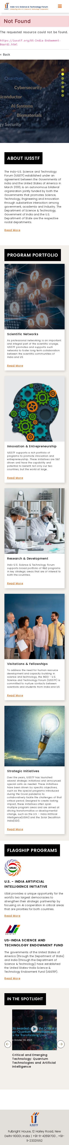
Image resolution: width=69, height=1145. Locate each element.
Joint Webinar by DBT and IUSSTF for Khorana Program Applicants (33, 1059)
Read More (12, 230)
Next (61, 1044)
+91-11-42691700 (45, 1136)
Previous (7, 1044)
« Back (5, 54)
